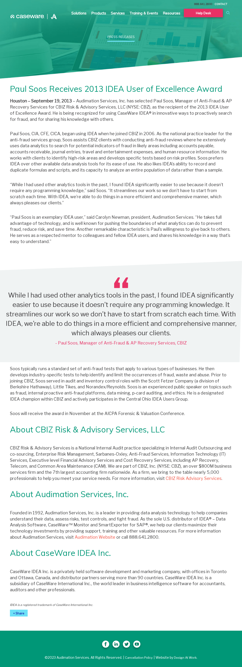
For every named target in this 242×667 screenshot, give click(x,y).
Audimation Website (95, 537)
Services (118, 13)
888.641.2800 (203, 4)
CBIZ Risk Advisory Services (193, 478)
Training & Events (144, 13)
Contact (221, 4)
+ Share (18, 613)
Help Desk (203, 13)
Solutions (78, 13)
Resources (171, 13)
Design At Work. (185, 657)
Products (98, 13)
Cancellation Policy (139, 657)
